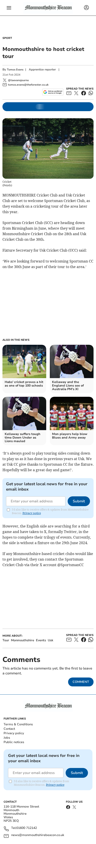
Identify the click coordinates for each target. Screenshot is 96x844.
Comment (81, 682)
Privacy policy (14, 733)
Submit (79, 501)
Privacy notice (32, 513)
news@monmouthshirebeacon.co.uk (37, 835)
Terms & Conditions (18, 724)
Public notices (14, 742)
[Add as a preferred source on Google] (52, 92)
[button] (9, 7)
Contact (9, 729)
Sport (7, 38)
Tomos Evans (15, 69)
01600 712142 (26, 828)
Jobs (7, 738)
